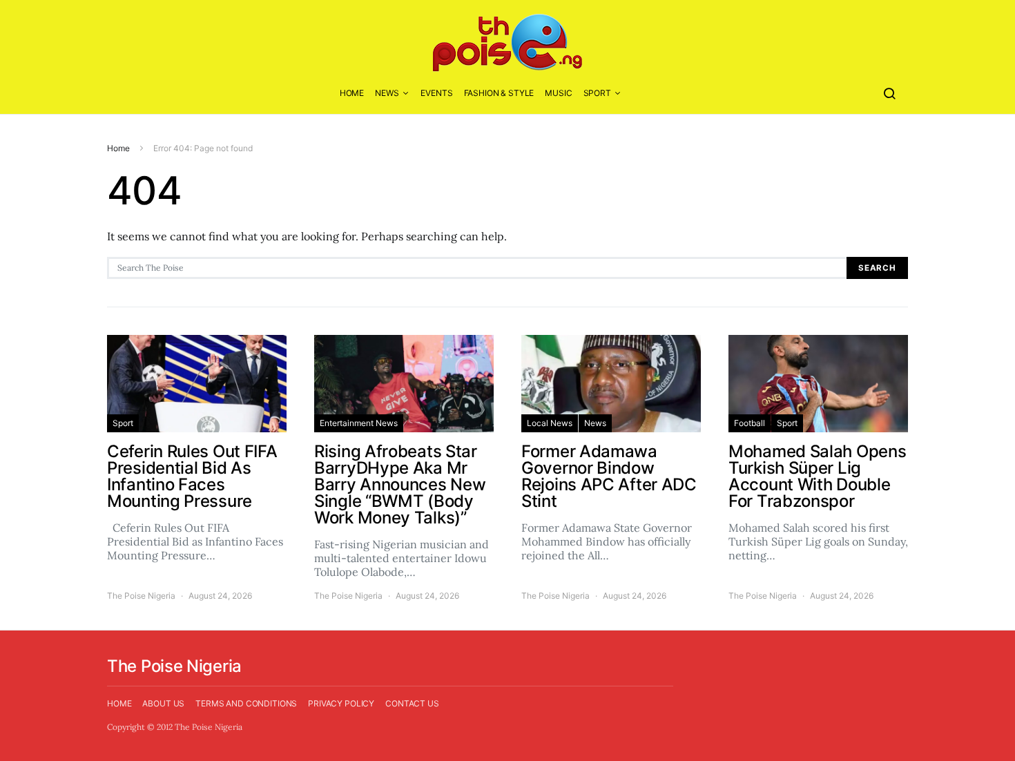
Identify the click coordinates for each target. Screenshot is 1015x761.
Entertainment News (359, 423)
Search (877, 268)
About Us (163, 703)
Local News (549, 423)
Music (558, 93)
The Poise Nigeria (141, 595)
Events (436, 93)
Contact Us (412, 703)
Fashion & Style (499, 93)
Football (749, 423)
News (386, 93)
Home (352, 93)
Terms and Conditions (246, 703)
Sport (597, 93)
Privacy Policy (341, 703)
